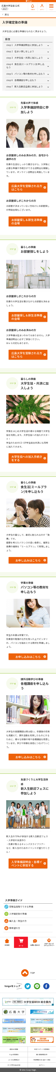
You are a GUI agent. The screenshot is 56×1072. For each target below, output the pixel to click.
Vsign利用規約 (14, 1054)
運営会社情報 (14, 1049)
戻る (7, 14)
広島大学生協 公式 (10, 7)
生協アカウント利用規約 (41, 1049)
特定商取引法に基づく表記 (41, 1060)
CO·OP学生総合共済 (14, 1065)
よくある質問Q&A (13, 1060)
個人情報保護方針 (41, 1054)
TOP (32, 972)
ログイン (42, 1065)
